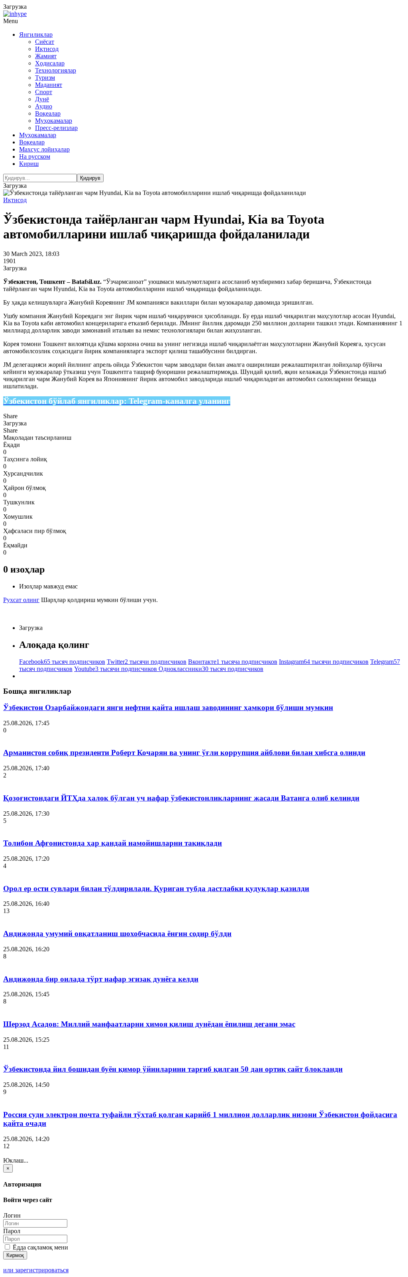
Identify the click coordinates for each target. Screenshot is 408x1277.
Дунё (42, 99)
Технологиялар (55, 70)
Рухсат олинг (21, 599)
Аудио (43, 106)
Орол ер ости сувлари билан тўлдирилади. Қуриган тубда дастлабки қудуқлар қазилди (156, 888)
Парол (11, 1231)
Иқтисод (47, 48)
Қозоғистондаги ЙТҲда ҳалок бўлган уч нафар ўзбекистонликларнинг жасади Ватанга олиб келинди (181, 798)
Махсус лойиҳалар (44, 149)
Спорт (43, 92)
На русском (34, 156)
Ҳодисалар (50, 63)
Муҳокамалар (53, 120)
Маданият (48, 84)
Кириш (29, 163)
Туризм (45, 77)
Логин (12, 1215)
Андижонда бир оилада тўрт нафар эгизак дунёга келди (100, 979)
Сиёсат (44, 41)
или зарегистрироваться (36, 1270)
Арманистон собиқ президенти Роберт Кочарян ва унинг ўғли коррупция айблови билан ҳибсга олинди (184, 752)
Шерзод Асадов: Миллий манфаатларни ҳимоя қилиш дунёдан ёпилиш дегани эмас (149, 1024)
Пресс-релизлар (56, 127)
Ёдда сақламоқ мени (39, 1247)
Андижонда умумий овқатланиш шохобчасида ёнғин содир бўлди (117, 933)
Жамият (46, 56)
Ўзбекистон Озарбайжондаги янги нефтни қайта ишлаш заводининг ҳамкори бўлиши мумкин (168, 707)
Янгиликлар (36, 34)
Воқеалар (48, 113)
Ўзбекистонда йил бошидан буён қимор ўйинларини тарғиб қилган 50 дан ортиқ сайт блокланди (173, 1069)
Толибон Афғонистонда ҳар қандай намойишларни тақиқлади (112, 843)
